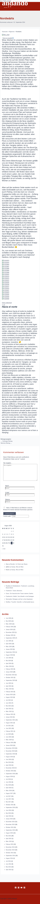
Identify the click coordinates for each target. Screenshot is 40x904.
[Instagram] (18, 888)
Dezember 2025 (10, 632)
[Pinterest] (24, 888)
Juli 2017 (8, 796)
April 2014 (8, 869)
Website (7, 499)
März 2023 (9, 689)
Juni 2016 (8, 810)
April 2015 (8, 838)
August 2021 (9, 722)
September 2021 (10, 720)
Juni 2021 (8, 728)
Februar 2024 (9, 669)
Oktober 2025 (9, 635)
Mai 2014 (8, 867)
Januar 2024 (9, 672)
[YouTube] (21, 888)
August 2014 (9, 858)
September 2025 (10, 638)
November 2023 (10, 674)
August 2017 (9, 793)
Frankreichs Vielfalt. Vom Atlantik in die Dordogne (20, 596)
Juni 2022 (8, 703)
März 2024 (9, 666)
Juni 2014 (8, 864)
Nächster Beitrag (6, 443)
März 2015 (9, 841)
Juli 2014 (8, 861)
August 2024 (9, 655)
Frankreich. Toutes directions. (14, 590)
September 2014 (10, 855)
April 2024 (8, 663)
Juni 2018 (8, 782)
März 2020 (9, 739)
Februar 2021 (9, 731)
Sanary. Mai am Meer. (17, 567)
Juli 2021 (8, 725)
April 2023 (8, 686)
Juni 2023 (8, 683)
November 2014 (10, 850)
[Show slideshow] (7, 302)
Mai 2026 (8, 621)
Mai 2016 (8, 813)
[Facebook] (16, 888)
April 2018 (8, 787)
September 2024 (10, 652)
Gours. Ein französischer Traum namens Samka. (19, 593)
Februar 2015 (9, 844)
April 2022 (8, 708)
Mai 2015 (8, 836)
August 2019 (9, 756)
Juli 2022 (8, 700)
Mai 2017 (8, 802)
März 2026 (9, 624)
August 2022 (9, 697)
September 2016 (10, 807)
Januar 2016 (9, 819)
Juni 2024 (8, 657)
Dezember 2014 (10, 847)
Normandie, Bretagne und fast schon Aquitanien (19, 599)
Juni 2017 (8, 799)
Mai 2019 (8, 762)
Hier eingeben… (7, 463)
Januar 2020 (9, 745)
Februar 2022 (9, 714)
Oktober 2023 (9, 677)
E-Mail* (7, 492)
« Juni (3, 548)
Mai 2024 (8, 660)
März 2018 (9, 790)
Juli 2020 (8, 734)
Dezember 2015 (10, 821)
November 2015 (10, 824)
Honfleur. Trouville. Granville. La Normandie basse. (20, 602)
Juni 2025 (8, 641)
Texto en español (7, 38)
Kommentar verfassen (6, 22)
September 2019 (10, 754)
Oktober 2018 (9, 770)
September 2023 (10, 680)
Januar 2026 (9, 629)
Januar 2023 (9, 694)
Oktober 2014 (9, 852)
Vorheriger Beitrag (6, 441)
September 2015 (10, 830)
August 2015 (9, 833)
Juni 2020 (8, 737)
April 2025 (8, 643)
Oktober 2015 (9, 827)
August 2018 (9, 776)
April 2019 (8, 765)
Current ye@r (7, 516)
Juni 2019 (8, 759)
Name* (7, 485)
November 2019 (10, 751)
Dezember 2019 (10, 748)
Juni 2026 (8, 618)
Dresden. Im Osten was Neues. (19, 564)
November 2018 (10, 768)
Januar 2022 (9, 717)
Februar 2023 (9, 691)
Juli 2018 (8, 779)
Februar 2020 (9, 742)
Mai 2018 (8, 785)
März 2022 (9, 711)
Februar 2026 (9, 626)
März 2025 (9, 646)
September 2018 (10, 773)
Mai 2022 (8, 706)
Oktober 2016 (9, 804)
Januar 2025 (9, 649)
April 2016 (8, 816)
